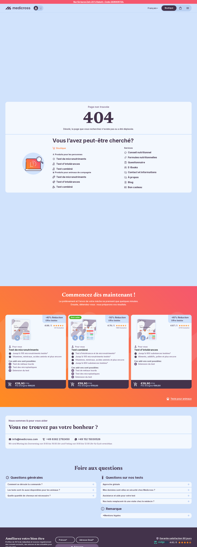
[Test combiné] (83, 330)
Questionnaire (136, 162)
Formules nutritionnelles (142, 157)
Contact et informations (142, 172)
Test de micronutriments (71, 158)
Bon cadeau (135, 187)
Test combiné (64, 168)
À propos (133, 177)
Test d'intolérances (68, 163)
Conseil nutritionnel (139, 152)
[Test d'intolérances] (146, 330)
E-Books (133, 167)
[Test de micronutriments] (20, 330)
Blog (130, 182)
